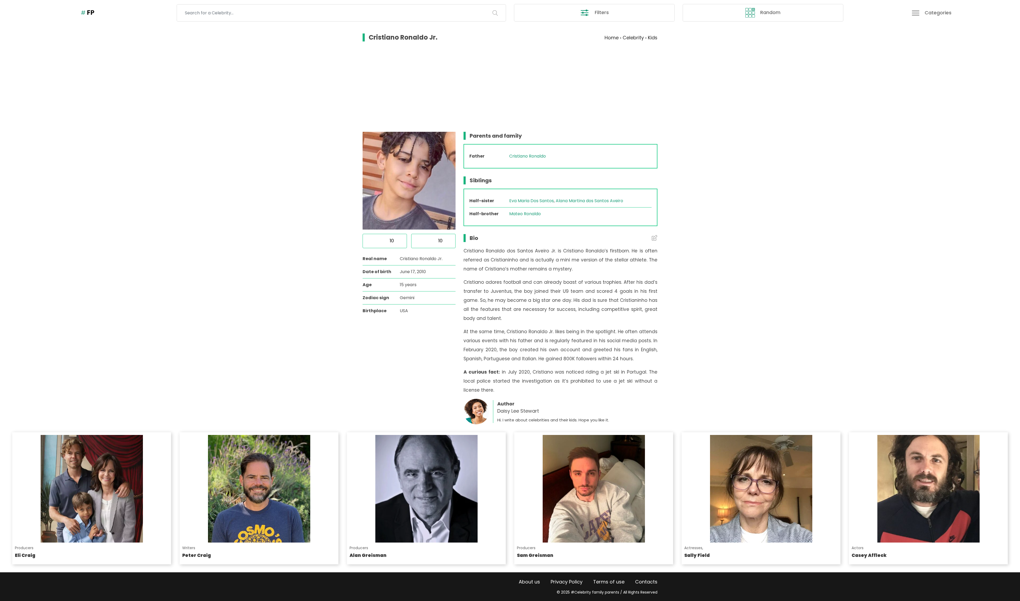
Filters (601, 12)
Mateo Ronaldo (525, 214)
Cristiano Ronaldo (527, 156)
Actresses (693, 548)
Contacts (646, 581)
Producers (24, 548)
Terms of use (608, 581)
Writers (188, 548)
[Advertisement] (510, 86)
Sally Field (697, 555)
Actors (858, 548)
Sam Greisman (535, 555)
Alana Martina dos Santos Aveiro (589, 201)
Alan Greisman (368, 555)
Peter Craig (196, 555)
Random (769, 12)
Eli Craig (25, 555)
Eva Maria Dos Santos (531, 201)
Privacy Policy (567, 581)
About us (529, 581)
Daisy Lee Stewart (518, 411)
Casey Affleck (869, 555)
